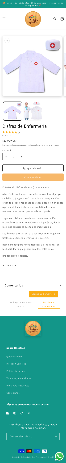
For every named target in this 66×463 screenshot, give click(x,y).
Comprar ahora (33, 177)
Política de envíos (15, 371)
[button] (4, 18)
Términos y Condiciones (18, 378)
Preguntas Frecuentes (17, 385)
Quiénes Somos (14, 356)
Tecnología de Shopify (45, 457)
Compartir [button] (11, 265)
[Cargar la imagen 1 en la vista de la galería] (12, 111)
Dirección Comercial (16, 363)
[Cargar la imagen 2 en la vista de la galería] (33, 111)
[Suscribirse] (55, 436)
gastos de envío (26, 145)
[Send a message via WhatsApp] (59, 456)
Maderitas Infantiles (26, 457)
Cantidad (6, 150)
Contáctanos (13, 392)
